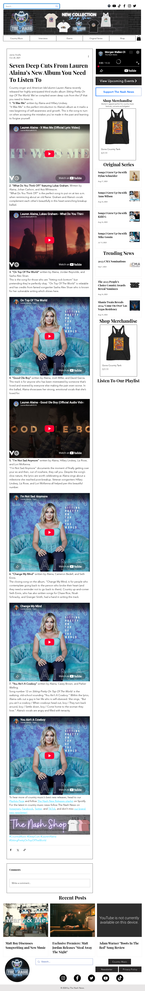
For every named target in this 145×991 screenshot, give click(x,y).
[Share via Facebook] (10, 850)
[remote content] (49, 154)
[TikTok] (119, 6)
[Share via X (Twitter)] (17, 850)
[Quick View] (117, 127)
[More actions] (88, 56)
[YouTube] (114, 6)
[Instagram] (129, 6)
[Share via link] (24, 850)
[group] (117, 134)
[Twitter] (135, 6)
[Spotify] (109, 6)
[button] (139, 38)
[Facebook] (124, 6)
